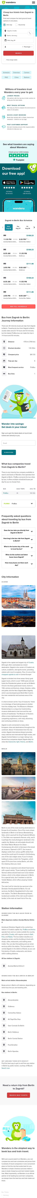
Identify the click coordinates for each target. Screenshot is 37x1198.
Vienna (22, 742)
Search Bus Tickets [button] (18, 1095)
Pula (3, 937)
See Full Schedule (18, 306)
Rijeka (10, 937)
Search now (6, 1068)
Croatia (31, 662)
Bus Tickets (5, 1192)
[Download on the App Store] (9, 182)
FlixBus (5, 493)
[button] (33, 3)
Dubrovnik (12, 742)
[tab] (9, 26)
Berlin (31, 742)
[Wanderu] (9, 2)
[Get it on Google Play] (27, 182)
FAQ (6, 77)
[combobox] (18, 30)
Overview (16, 72)
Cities (16, 77)
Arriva (33, 929)
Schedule (6, 72)
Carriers (26, 72)
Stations (26, 77)
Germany (6, 1195)
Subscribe (8, 452)
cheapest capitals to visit (10, 674)
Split (17, 742)
